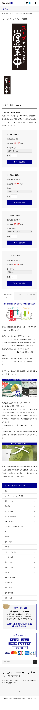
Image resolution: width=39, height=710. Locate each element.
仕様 (19, 294)
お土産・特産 (9, 557)
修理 (6, 531)
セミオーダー (31, 294)
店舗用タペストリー (8, 296)
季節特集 (7, 506)
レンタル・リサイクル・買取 (14, 526)
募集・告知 (8, 542)
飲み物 (7, 547)
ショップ (7, 572)
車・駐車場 (8, 582)
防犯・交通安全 (10, 521)
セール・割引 (9, 511)
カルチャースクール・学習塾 (14, 496)
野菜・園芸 (8, 588)
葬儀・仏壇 (8, 562)
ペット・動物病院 (10, 516)
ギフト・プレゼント (11, 552)
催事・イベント (10, 501)
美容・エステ (9, 567)
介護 (6, 491)
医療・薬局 (8, 598)
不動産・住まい (10, 577)
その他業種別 (9, 593)
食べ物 (7, 537)
